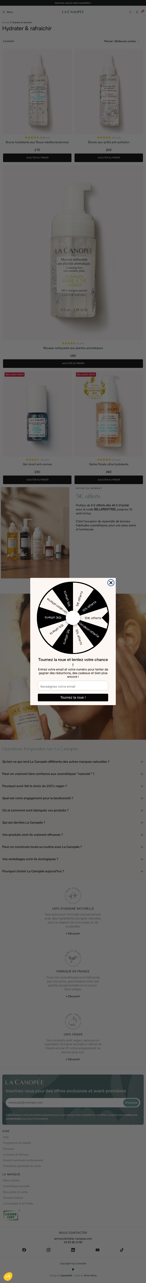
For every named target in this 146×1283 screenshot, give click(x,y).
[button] (8, 1276)
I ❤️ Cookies (32, 1263)
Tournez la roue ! (73, 697)
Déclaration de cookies (17, 1251)
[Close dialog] (111, 582)
